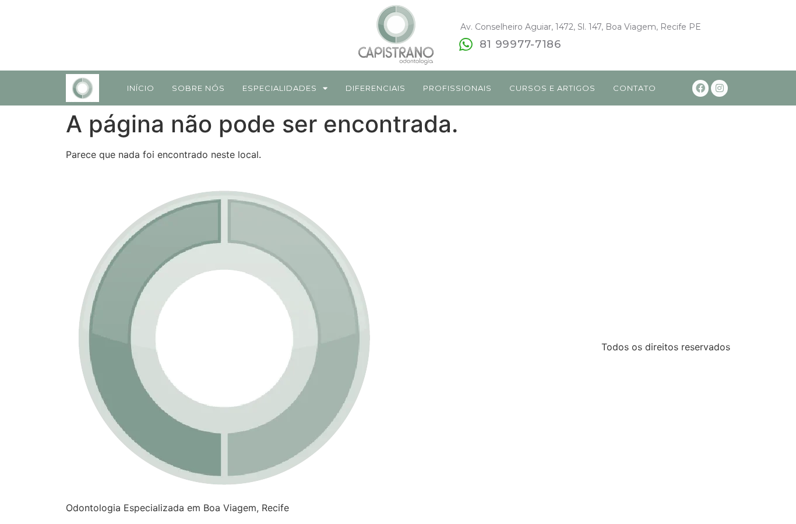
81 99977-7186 (520, 44)
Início (140, 88)
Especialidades (279, 88)
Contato (634, 88)
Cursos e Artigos (552, 88)
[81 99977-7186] (466, 44)
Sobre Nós (198, 88)
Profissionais (457, 88)
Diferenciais (376, 88)
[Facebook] (700, 88)
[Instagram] (719, 88)
